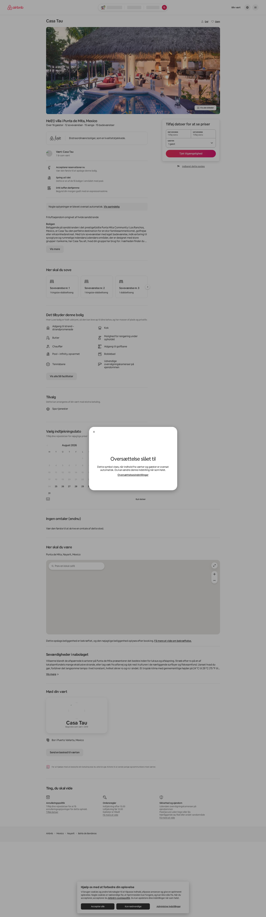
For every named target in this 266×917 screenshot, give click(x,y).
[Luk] (94, 432)
